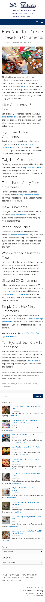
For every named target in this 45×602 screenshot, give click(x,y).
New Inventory (29, 575)
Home (4, 575)
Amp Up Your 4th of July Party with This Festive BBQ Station (25, 421)
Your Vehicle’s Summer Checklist (23, 435)
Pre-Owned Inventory (13, 577)
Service (29, 577)
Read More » (13, 416)
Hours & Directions (11, 580)
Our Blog (14, 575)
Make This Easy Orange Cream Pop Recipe (26, 447)
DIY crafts (11, 383)
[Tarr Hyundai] (22, 5)
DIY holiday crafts (23, 383)
